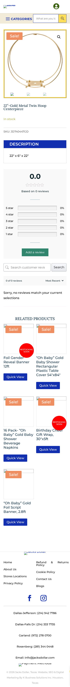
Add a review (35, 252)
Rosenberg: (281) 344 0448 (35, 646)
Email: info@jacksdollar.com (35, 657)
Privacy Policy (13, 583)
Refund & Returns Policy (52, 564)
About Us (10, 569)
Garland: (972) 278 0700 (35, 635)
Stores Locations (15, 576)
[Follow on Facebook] (23, 592)
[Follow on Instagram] (37, 592)
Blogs (40, 586)
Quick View (15, 377)
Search (59, 267)
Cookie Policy (45, 572)
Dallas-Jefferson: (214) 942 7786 (35, 613)
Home (8, 562)
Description (24, 144)
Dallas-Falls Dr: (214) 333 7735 (35, 624)
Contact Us (44, 579)
